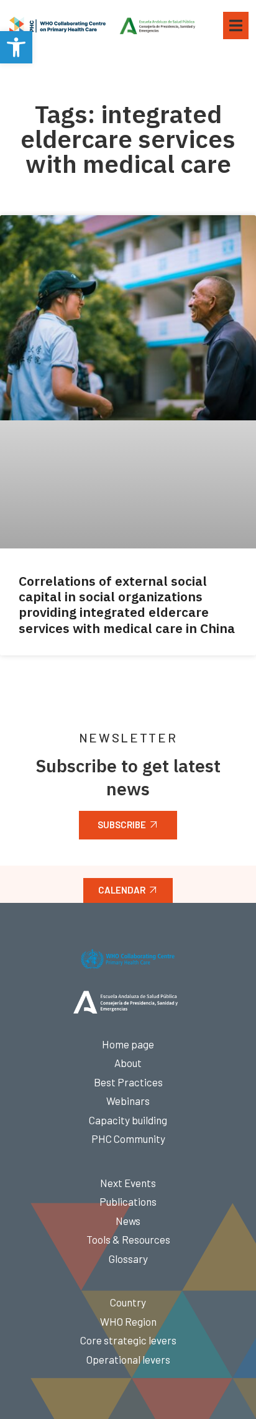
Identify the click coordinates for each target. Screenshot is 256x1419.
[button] (16, 47)
